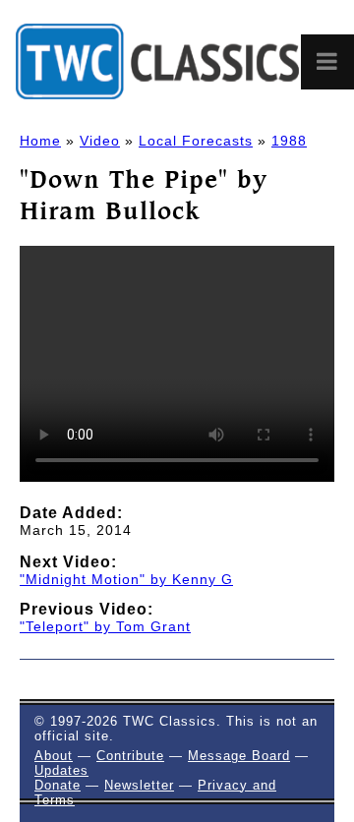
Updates (61, 770)
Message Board (239, 755)
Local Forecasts (196, 140)
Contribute (130, 755)
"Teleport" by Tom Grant (105, 626)
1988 (289, 140)
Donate (57, 785)
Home (40, 140)
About (53, 755)
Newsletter (139, 785)
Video (100, 140)
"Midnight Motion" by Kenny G (126, 579)
